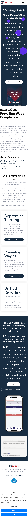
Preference (14, 506)
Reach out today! (14, 82)
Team (14, 488)
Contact (14, 490)
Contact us (13, 384)
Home (14, 486)
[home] (6, 2)
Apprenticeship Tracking (12, 389)
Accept (14, 514)
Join (14, 492)
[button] (26, 2)
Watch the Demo (14, 240)
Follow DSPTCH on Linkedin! (14, 475)
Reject (14, 510)
